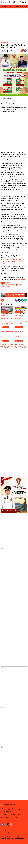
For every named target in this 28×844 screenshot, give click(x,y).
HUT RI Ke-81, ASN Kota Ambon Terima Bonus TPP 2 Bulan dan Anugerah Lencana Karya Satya (21, 346)
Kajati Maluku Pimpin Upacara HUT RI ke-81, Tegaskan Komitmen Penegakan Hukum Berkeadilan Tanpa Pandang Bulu (7, 346)
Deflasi (8, 282)
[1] (22, 50)
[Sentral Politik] (9, 2)
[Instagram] (5, 824)
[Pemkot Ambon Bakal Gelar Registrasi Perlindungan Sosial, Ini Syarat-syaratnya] (21, 310)
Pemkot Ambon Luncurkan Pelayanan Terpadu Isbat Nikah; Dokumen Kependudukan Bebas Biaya (7, 317)
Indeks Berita (13, 834)
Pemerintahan (5, 42)
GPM (19, 284)
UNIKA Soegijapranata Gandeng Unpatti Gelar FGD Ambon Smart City (20, 331)
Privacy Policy (5, 832)
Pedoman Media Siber (17, 832)
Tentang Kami (5, 830)
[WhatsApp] (25, 300)
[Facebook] (16, 300)
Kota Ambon (6, 286)
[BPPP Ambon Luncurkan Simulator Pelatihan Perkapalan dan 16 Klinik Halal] (7, 325)
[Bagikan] (25, 50)
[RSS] (11, 824)
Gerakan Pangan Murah (9, 284)
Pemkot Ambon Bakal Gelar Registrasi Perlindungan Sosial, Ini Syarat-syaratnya (20, 317)
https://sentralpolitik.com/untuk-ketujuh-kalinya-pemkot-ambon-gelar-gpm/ (13, 261)
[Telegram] (22, 300)
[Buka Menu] (23, 2)
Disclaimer (4, 834)
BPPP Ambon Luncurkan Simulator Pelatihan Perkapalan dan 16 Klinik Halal (7, 331)
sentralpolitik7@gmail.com (11, 817)
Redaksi (3, 50)
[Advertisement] (14, 24)
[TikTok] (8, 824)
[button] (20, 2)
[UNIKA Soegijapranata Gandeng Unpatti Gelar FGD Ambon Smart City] (21, 325)
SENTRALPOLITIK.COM (7, 838)
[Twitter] (19, 300)
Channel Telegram (21, 279)
